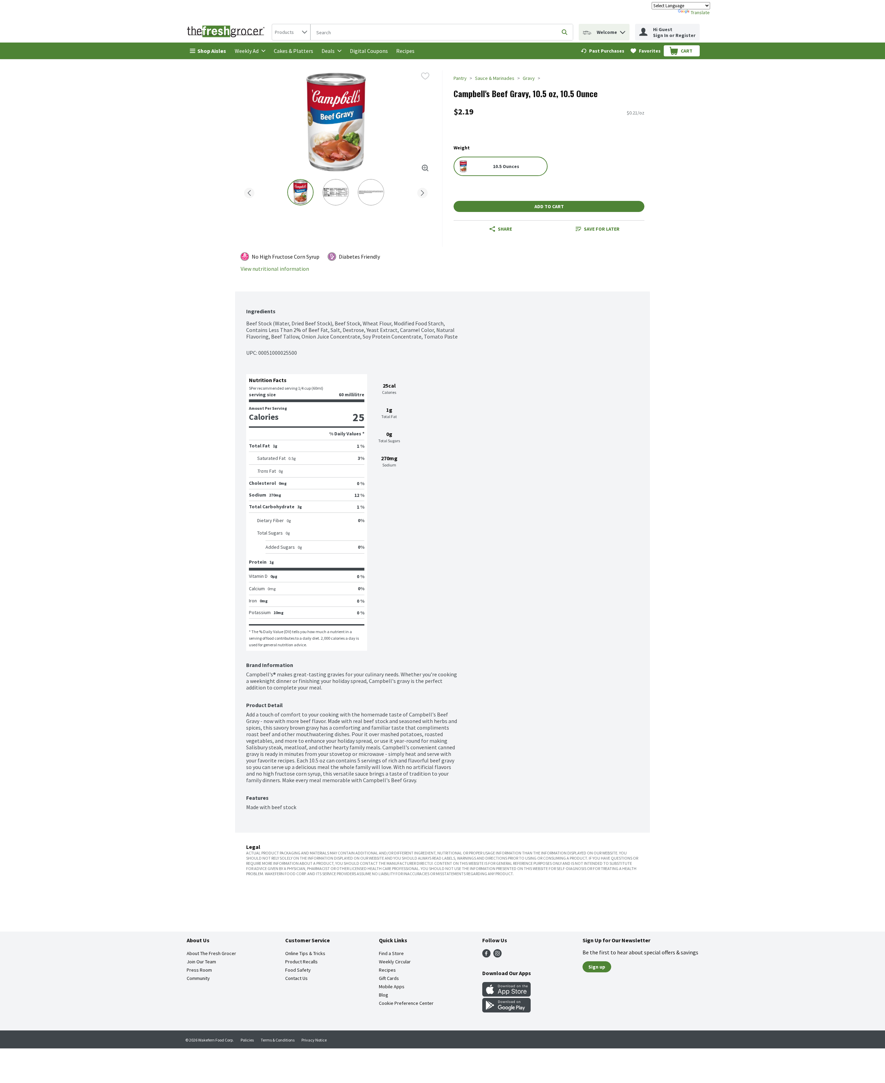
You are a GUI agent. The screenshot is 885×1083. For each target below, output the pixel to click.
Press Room (199, 970)
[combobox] (291, 32)
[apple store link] (506, 994)
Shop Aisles (211, 50)
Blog (383, 995)
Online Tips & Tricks (305, 953)
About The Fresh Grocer (211, 953)
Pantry (460, 78)
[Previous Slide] (249, 192)
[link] (602, 51)
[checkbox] (425, 76)
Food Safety (298, 970)
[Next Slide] (422, 192)
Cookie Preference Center (406, 1003)
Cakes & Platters (293, 50)
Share (505, 229)
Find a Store (391, 953)
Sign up (596, 967)
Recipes (405, 50)
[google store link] (506, 1010)
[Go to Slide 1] (300, 192)
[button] (622, 30)
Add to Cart (549, 206)
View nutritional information (275, 269)
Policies (247, 1040)
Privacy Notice (314, 1040)
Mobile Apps (391, 986)
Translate (700, 12)
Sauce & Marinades (494, 78)
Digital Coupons (369, 50)
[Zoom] (425, 168)
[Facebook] (486, 955)
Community (198, 978)
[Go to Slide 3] (371, 192)
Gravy (529, 78)
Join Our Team (201, 962)
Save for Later (602, 229)
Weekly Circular (395, 962)
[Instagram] (497, 955)
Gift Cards (389, 978)
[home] (227, 32)
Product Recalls (301, 962)
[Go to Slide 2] (335, 192)
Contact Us (296, 978)
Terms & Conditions (278, 1040)
